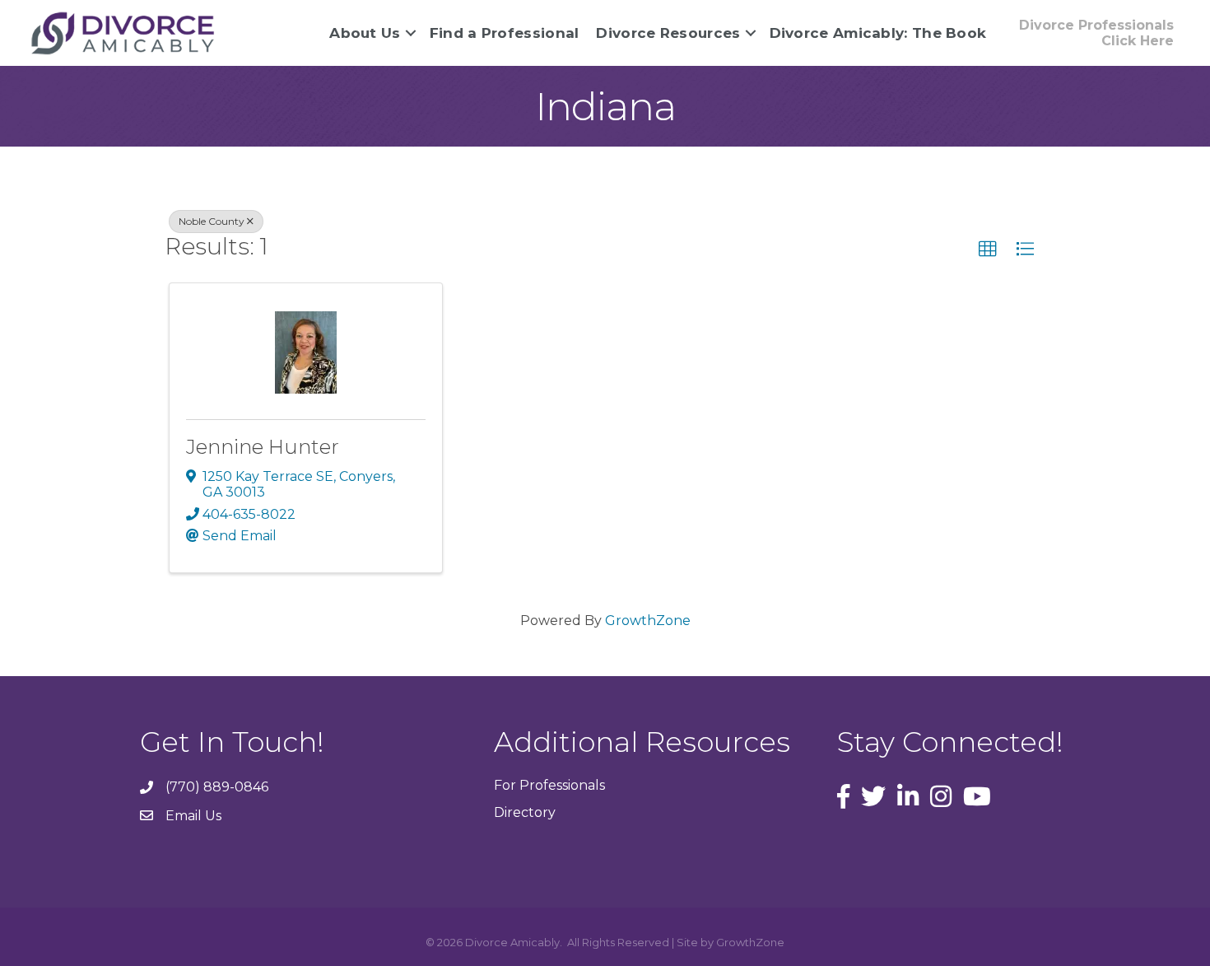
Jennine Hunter (262, 447)
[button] (987, 249)
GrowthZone (648, 620)
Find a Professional (504, 33)
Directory (525, 812)
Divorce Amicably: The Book (878, 33)
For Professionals (549, 785)
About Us (364, 33)
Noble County (211, 221)
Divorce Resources (668, 33)
